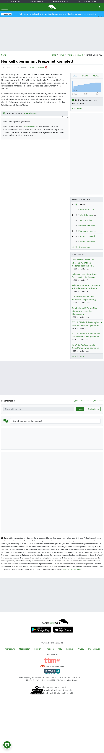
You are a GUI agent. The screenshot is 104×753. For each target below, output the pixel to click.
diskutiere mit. (31, 113)
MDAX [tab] (96, 75)
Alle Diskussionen (83, 247)
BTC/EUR (87, 1)
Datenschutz (94, 649)
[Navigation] (4, 7)
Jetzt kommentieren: (37, 67)
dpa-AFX (79, 55)
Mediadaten (24, 649)
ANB (60, 649)
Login (80, 409)
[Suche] (100, 7)
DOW (37, 1)
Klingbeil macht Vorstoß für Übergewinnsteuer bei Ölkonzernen (84, 310)
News (61, 55)
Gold (61, 1)
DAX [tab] (75, 75)
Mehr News (77, 356)
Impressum (9, 649)
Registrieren (93, 409)
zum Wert (78, 108)
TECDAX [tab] (84, 75)
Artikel (69, 55)
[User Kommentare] (7, 745)
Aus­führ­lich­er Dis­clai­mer (72, 569)
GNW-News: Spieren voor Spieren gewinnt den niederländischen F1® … (83, 262)
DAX (14, 1)
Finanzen (50, 649)
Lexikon (37, 649)
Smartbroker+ (29, 126)
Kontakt (69, 649)
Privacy (81, 649)
